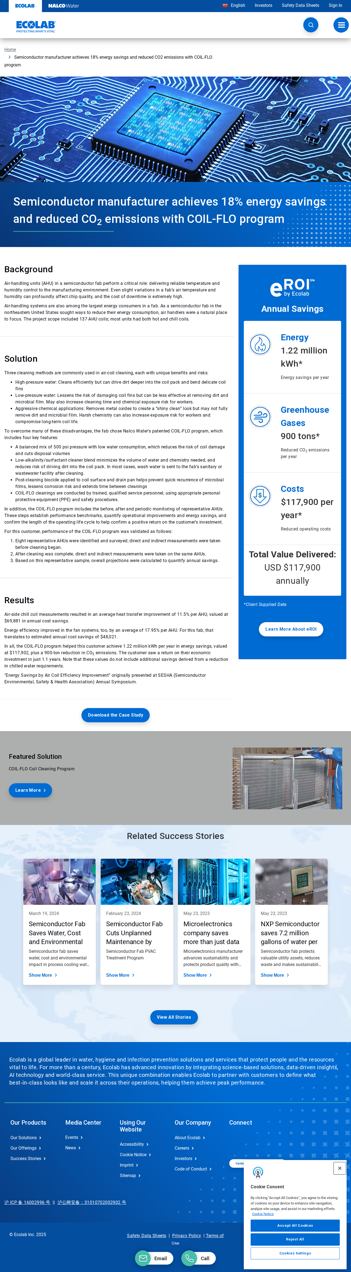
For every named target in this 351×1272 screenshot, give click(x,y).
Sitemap (128, 1175)
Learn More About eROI (290, 629)
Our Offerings (23, 1148)
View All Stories (174, 1017)
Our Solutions (23, 1137)
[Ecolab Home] (30, 26)
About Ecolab (187, 1137)
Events (71, 1137)
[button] (310, 24)
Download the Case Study (115, 715)
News (70, 1147)
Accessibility (132, 1144)
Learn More (28, 790)
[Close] (340, 1168)
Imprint (127, 1165)
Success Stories (25, 1158)
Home (10, 49)
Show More (40, 975)
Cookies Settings (295, 1253)
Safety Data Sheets (300, 5)
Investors (263, 5)
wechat (237, 1142)
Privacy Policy (186, 1235)
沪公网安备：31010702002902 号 (92, 1202)
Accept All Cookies (295, 1225)
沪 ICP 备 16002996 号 (27, 1202)
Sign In (335, 5)
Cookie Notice (263, 1214)
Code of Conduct (191, 1169)
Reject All (295, 1239)
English (237, 5)
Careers (182, 1148)
